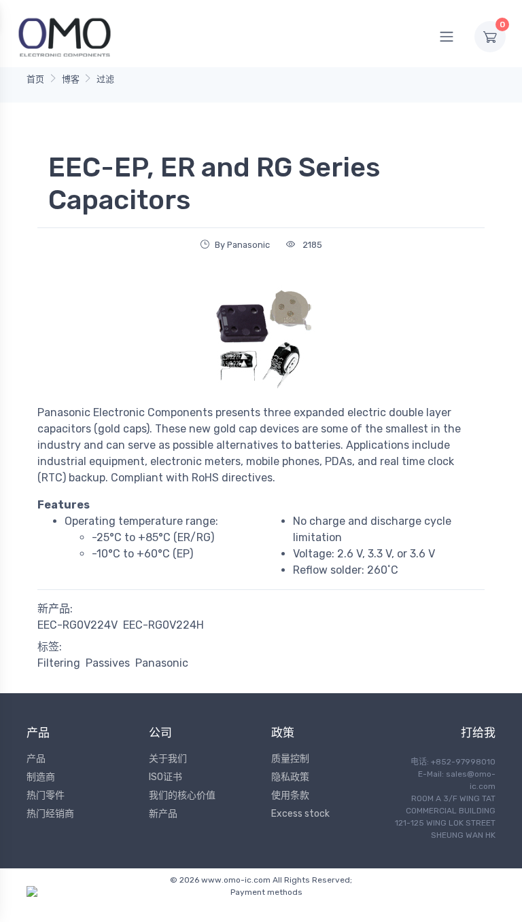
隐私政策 (290, 777)
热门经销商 (50, 813)
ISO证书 (165, 777)
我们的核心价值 (182, 795)
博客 (71, 79)
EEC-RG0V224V (77, 625)
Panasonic (161, 663)
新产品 (163, 813)
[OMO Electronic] (64, 36)
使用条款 (290, 795)
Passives (108, 663)
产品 (36, 758)
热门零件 (46, 795)
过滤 (105, 79)
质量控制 (290, 758)
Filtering (58, 663)
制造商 (41, 777)
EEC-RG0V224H (163, 625)
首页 (35, 79)
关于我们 (168, 758)
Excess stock (300, 813)
